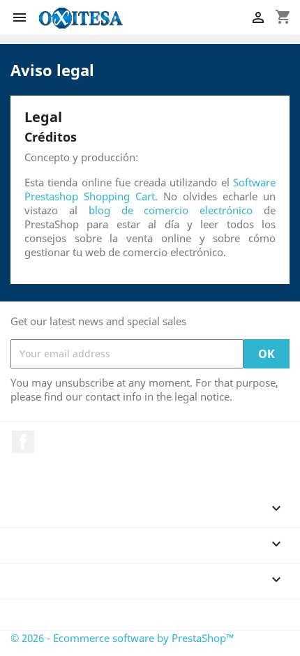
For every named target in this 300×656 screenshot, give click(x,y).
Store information (67, 615)
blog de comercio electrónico (171, 210)
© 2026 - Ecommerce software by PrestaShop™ (122, 638)
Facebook (23, 442)
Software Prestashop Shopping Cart (150, 189)
